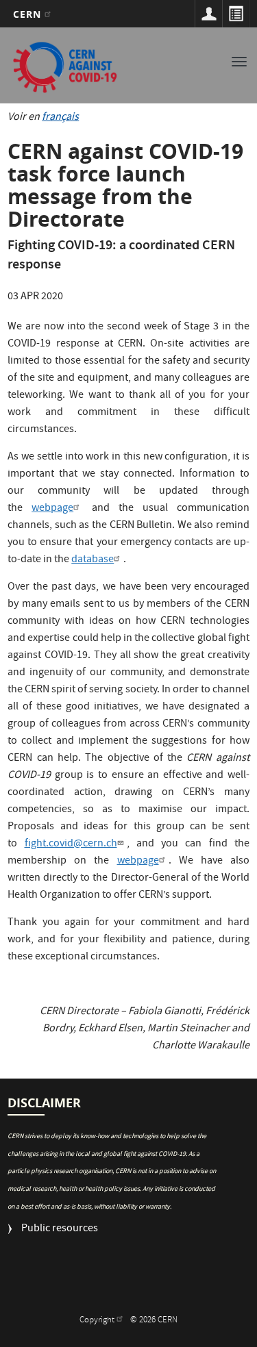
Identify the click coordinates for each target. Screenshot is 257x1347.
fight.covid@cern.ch (71, 844)
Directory (235, 13)
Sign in (208, 13)
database (92, 560)
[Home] (65, 67)
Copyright (98, 1320)
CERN (29, 14)
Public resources (59, 1229)
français (60, 118)
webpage (52, 509)
